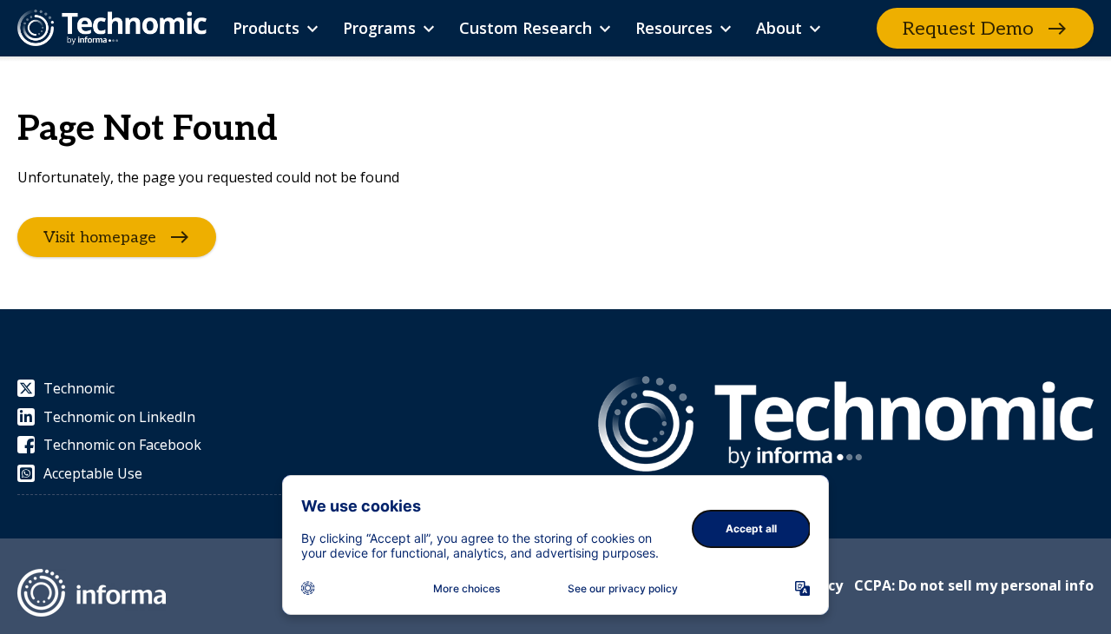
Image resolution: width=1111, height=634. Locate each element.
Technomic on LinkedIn (119, 416)
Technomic (79, 388)
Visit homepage (99, 237)
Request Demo (968, 28)
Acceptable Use (92, 473)
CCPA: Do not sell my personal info (974, 585)
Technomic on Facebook (122, 444)
